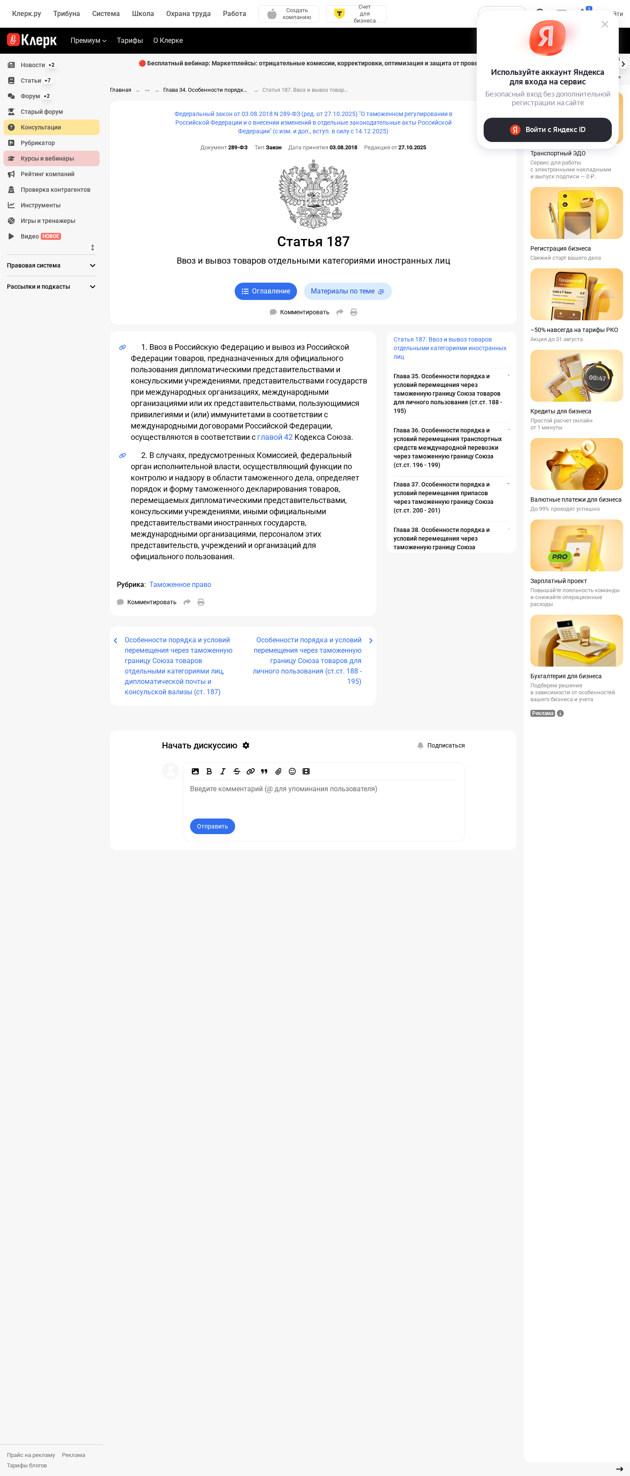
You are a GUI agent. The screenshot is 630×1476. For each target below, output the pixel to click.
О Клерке (168, 40)
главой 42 (275, 437)
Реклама (73, 1455)
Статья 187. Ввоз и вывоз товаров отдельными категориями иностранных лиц (450, 348)
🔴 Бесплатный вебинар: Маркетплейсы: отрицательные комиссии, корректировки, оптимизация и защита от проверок (313, 63)
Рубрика (130, 584)
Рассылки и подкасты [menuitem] (38, 286)
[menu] (55, 150)
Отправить (212, 826)
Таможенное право (180, 584)
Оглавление (271, 291)
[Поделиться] (339, 312)
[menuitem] (51, 65)
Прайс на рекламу (31, 1455)
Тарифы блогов (27, 1465)
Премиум (85, 40)
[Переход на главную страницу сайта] (32, 40)
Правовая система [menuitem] (34, 265)
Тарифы (130, 40)
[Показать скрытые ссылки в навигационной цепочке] (147, 90)
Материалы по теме (343, 291)
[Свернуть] (619, 1469)
